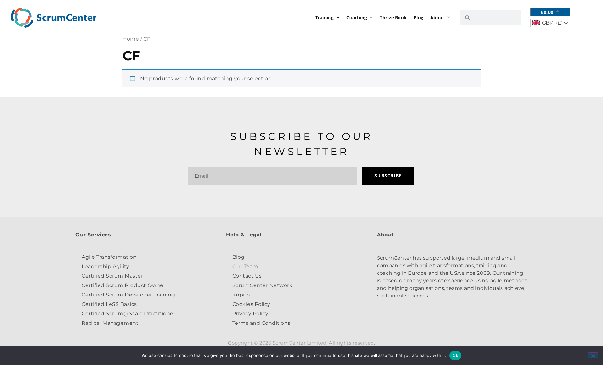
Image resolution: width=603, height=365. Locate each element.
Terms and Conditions (261, 323)
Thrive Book (393, 17)
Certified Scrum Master (112, 276)
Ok (455, 355)
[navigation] (549, 23)
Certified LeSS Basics (109, 304)
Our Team (245, 266)
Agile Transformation (109, 257)
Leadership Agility (105, 266)
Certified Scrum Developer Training (128, 295)
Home (130, 39)
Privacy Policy (250, 314)
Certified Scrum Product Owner (124, 285)
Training (324, 17)
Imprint (242, 295)
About (437, 17)
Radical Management (110, 323)
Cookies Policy (251, 304)
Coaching (356, 17)
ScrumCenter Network (262, 285)
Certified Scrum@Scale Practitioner (128, 314)
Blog (418, 17)
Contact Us (247, 276)
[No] (593, 355)
